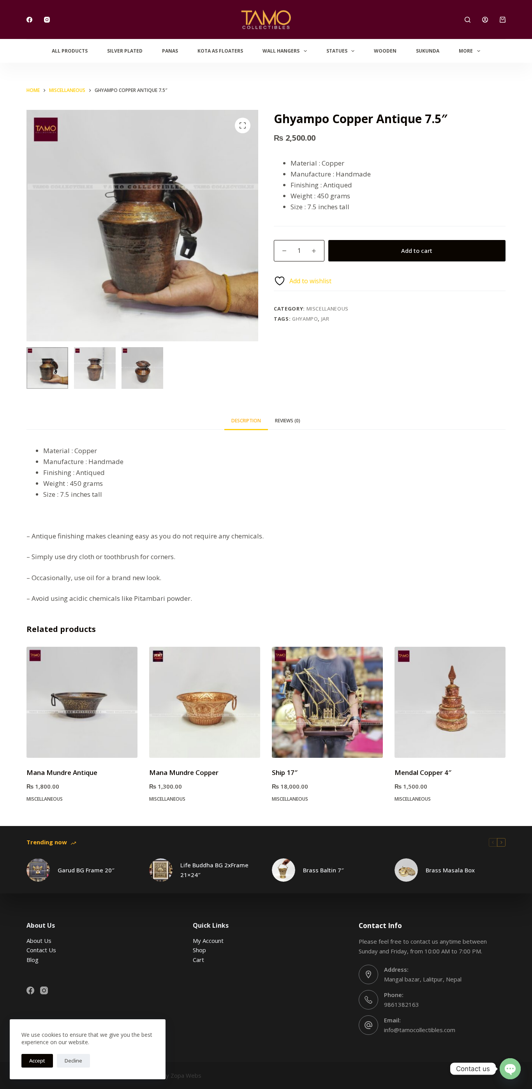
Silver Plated (125, 51)
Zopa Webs (186, 1075)
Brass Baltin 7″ (323, 870)
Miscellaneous (328, 308)
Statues (336, 51)
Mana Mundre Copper (183, 772)
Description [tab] (246, 420)
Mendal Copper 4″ (423, 772)
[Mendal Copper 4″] (450, 702)
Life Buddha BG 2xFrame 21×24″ (214, 870)
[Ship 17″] (327, 702)
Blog (32, 960)
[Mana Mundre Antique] (81, 702)
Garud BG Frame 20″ (86, 870)
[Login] (485, 20)
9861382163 (401, 1004)
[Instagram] (47, 20)
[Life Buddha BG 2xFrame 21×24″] (161, 870)
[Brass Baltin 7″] (283, 870)
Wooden (385, 51)
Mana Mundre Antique (61, 772)
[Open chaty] (510, 1068)
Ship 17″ (285, 772)
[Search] (467, 20)
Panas (170, 51)
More (466, 51)
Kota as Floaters (220, 51)
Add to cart (416, 250)
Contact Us (41, 950)
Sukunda (427, 51)
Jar (325, 318)
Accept (37, 1060)
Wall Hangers (280, 51)
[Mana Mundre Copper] (204, 702)
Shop (199, 950)
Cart (198, 960)
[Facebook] (29, 20)
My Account (208, 940)
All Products (70, 51)
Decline (73, 1060)
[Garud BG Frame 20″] (38, 870)
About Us (38, 940)
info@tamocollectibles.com (419, 1030)
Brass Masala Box (450, 870)
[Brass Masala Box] (406, 870)
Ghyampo (305, 318)
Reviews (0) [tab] (287, 420)
